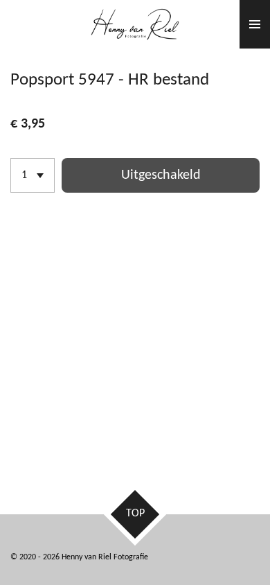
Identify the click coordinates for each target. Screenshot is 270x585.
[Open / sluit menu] (255, 24)
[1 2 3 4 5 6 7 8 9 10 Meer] (32, 175)
